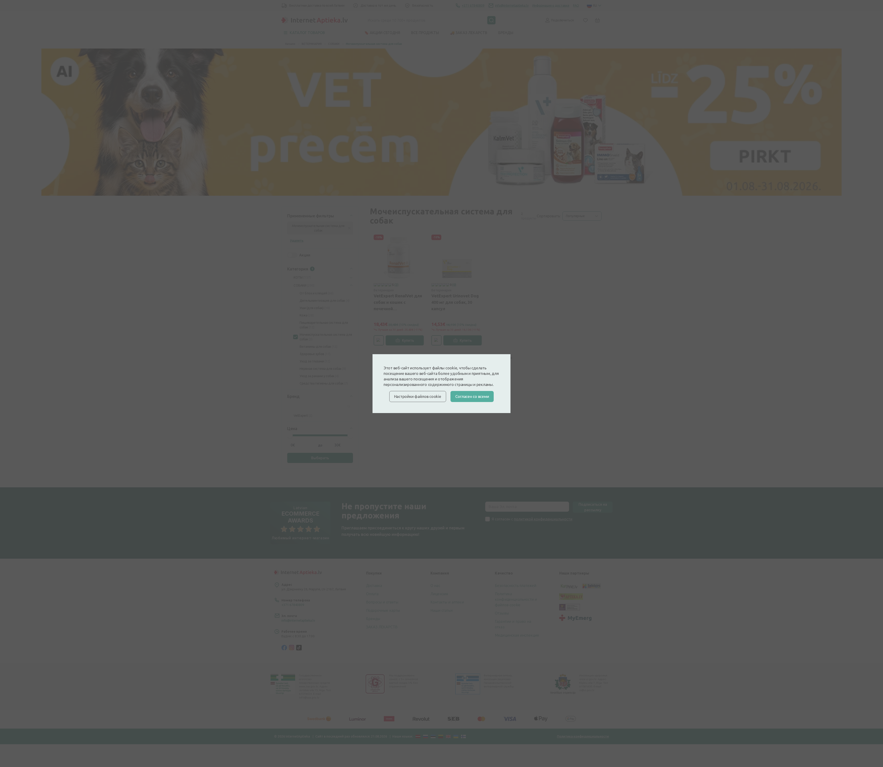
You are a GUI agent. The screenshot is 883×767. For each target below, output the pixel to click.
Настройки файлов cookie (417, 396)
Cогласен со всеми (472, 396)
